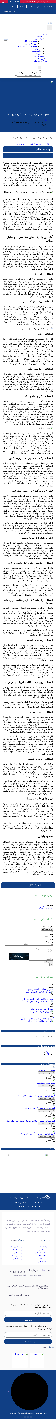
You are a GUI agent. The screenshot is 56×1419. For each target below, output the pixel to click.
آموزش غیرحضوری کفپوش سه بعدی (39, 1108)
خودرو (39, 36)
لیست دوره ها (14, 1)
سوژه (39, 165)
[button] (6, 149)
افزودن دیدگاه (47, 929)
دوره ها (44, 34)
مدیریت (38, 53)
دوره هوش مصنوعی (46, 1083)
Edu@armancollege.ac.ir (30, 1202)
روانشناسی (37, 51)
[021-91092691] (7, 1270)
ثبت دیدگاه (48, 962)
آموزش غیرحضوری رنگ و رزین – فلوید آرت (36, 1095)
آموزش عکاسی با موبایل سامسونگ (38, 999)
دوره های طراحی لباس (27, 46)
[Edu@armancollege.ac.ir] (5, 1294)
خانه (45, 120)
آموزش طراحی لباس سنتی (41, 1009)
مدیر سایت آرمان (46, 908)
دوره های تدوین (30, 44)
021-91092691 (30, 1206)
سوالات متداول (40, 61)
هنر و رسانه (37, 39)
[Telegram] (30, 11)
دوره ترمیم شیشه (47, 1070)
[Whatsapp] (35, 11)
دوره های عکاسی (29, 41)
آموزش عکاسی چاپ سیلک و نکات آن (37, 1019)
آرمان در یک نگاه (40, 56)
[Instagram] (25, 11)
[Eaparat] (20, 11)
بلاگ (45, 122)
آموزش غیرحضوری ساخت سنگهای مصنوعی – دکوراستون (30, 1121)
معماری (38, 49)
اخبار (47, 1052)
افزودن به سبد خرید (46, 1073)
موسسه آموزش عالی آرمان (40, 869)
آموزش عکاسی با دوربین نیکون (40, 989)
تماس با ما (42, 58)
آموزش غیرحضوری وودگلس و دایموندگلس (36, 1133)
